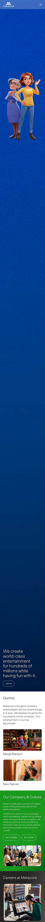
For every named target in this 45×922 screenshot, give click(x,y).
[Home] (8, 4)
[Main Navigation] (41, 4)
